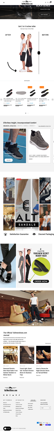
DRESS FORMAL (34, 126)
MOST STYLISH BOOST (9, 180)
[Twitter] (7, 395)
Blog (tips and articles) (7, 410)
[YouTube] (14, 395)
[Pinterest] (17, 395)
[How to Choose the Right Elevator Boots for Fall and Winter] (43, 355)
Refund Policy (18, 410)
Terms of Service (19, 412)
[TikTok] (20, 395)
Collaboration (30, 409)
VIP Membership (6, 412)
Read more (5, 377)
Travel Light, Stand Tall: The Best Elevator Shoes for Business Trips (27, 371)
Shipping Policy (18, 406)
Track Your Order (19, 404)
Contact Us (18, 402)
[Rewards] (7, 429)
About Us (5, 402)
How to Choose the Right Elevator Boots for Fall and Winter (42, 370)
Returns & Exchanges (20, 408)
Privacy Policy (18, 414)
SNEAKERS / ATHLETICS (9, 126)
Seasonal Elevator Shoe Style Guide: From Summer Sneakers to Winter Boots (10, 371)
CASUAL (26, 126)
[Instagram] (10, 395)
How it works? (30, 403)
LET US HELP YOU (20, 400)
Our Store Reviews (6, 406)
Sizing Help (30, 405)
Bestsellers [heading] (27, 80)
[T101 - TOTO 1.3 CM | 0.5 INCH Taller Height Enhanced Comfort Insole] (21, 91)
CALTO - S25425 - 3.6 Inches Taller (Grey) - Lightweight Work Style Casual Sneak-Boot (39, 156)
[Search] (48, 2)
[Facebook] (4, 395)
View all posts (48, 343)
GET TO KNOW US (7, 400)
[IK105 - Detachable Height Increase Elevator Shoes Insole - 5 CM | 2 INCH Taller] (9, 91)
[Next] (52, 99)
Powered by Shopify (22, 428)
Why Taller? (30, 407)
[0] (50, 2)
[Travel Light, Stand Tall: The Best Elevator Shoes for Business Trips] (27, 355)
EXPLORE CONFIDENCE (33, 400)
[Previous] (1, 99)
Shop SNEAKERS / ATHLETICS (45, 126)
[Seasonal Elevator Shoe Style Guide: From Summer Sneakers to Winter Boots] (10, 355)
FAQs (4, 408)
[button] (26, 14)
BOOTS (20, 126)
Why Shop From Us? (7, 404)
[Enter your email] (49, 407)
